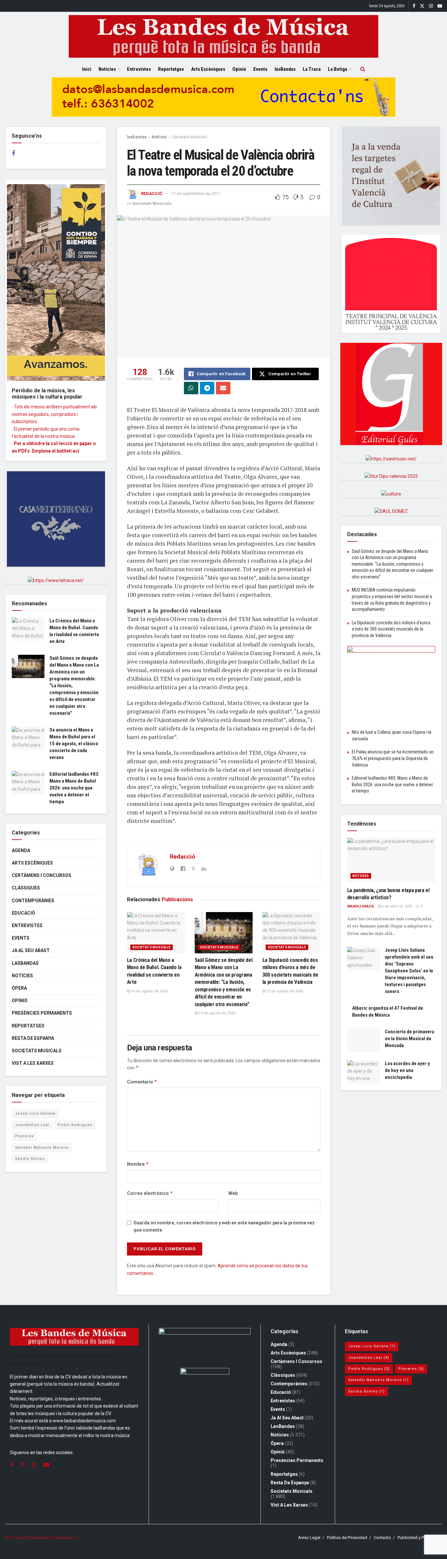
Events (260, 69)
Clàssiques (26, 887)
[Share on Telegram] (207, 388)
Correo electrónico (150, 1193)
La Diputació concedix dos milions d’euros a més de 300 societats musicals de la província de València (391, 629)
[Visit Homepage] (223, 36)
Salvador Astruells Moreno (42, 1147)
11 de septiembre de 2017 (195, 193)
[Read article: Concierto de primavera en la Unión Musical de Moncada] (363, 1040)
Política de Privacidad (347, 1537)
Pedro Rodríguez (75, 1125)
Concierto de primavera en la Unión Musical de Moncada (409, 1038)
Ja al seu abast (31, 950)
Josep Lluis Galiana (35, 1113)
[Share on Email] (223, 388)
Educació (23, 913)
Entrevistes (139, 69)
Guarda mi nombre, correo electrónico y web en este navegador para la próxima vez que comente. (224, 1226)
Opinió (239, 69)
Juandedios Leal (32, 1125)
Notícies (107, 69)
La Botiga (337, 69)
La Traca (312, 69)
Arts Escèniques (208, 69)
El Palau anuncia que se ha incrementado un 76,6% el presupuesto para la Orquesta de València (393, 758)
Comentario (142, 1082)
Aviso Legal (309, 1537)
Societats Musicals (189, 137)
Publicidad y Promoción (420, 1537)
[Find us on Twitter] (422, 6)
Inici (86, 69)
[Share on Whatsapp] (191, 388)
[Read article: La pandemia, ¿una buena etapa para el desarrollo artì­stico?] (391, 860)
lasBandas (285, 69)
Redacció (151, 193)
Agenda (21, 850)
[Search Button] (362, 69)
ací (76, 451)
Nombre (138, 1164)
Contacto (382, 1537)
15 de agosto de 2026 (216, 1013)
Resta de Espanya (33, 1038)
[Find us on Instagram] (431, 6)
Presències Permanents (42, 1013)
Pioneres (24, 1136)
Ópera (19, 988)
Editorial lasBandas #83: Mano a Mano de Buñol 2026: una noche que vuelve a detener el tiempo (74, 788)
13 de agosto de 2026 (284, 991)
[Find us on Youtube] (440, 6)
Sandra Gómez (30, 1159)
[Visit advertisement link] (223, 102)
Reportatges (171, 69)
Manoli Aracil (360, 906)
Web (233, 1193)
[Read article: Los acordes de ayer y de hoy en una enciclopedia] (363, 1072)
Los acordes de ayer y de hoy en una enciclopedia (407, 1070)
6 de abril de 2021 (396, 906)
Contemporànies (33, 900)
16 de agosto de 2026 (149, 991)
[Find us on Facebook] (414, 6)
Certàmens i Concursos (41, 875)
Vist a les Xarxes (33, 1063)
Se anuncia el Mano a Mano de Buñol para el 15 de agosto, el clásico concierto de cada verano (73, 743)
